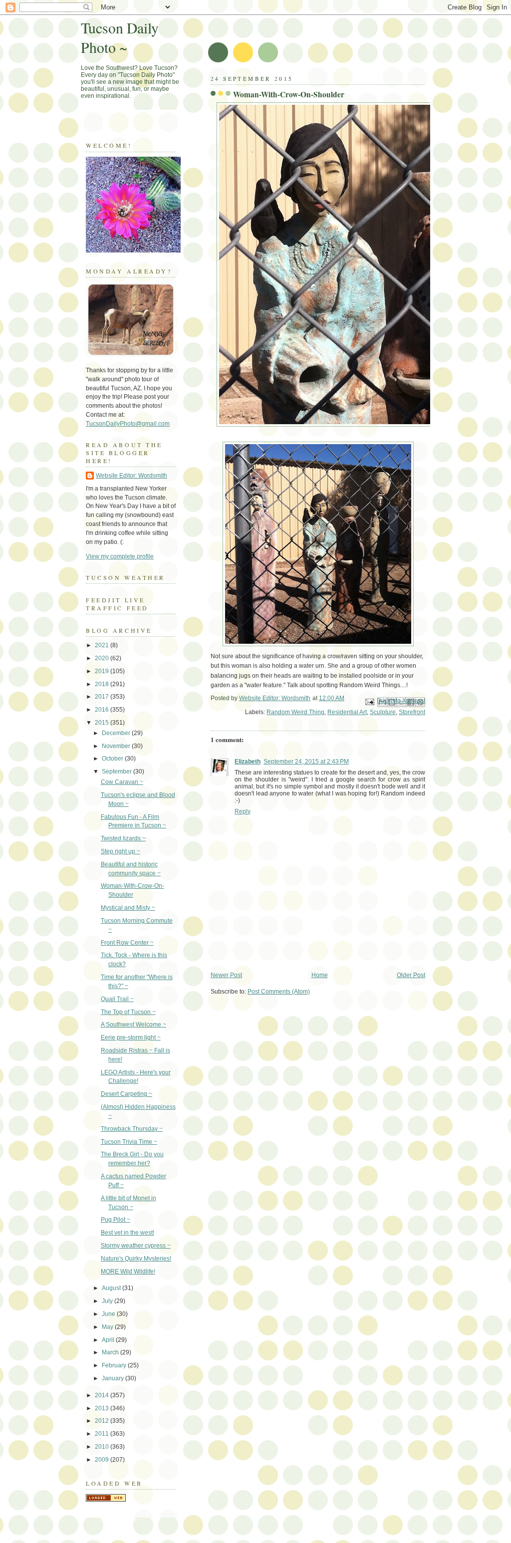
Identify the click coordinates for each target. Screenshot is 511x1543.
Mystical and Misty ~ (128, 907)
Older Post (411, 975)
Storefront (412, 712)
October (113, 758)
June (109, 1313)
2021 (102, 645)
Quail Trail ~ (117, 999)
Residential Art (347, 712)
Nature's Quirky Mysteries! (136, 1258)
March (111, 1352)
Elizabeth (247, 761)
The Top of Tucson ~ (128, 1012)
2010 (102, 1446)
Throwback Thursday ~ (132, 1128)
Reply (243, 811)
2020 (102, 658)
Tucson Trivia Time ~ (129, 1141)
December (117, 733)
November (117, 746)
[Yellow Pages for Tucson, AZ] (106, 1499)
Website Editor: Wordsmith (131, 475)
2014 (102, 1395)
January (113, 1378)
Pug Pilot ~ (115, 1219)
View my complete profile (120, 556)
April (109, 1339)
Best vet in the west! (127, 1232)
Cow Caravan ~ (122, 781)
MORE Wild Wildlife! (128, 1271)
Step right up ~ (120, 851)
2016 (102, 709)
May (108, 1326)
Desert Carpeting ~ (126, 1093)
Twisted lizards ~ (123, 838)
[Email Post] (369, 701)
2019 (102, 671)
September (117, 771)
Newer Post (226, 975)
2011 (102, 1433)
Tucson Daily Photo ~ (120, 37)
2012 (102, 1420)
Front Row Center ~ (127, 942)
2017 (102, 696)
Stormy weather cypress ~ (136, 1245)
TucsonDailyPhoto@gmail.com (128, 423)
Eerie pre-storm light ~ (131, 1037)
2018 (102, 684)
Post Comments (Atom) (279, 991)
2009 (102, 1459)
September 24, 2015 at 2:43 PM (306, 761)
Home (319, 975)
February (115, 1365)
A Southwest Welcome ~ (133, 1024)
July (108, 1300)
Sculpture (383, 712)
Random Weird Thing (295, 712)
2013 (102, 1408)
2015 (102, 722)
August (112, 1288)
